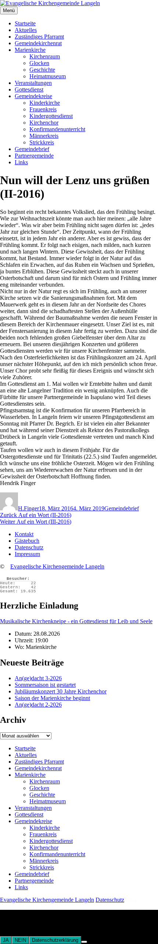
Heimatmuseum (47, 76)
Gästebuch (27, 541)
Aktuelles (26, 30)
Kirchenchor (43, 122)
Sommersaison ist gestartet (45, 685)
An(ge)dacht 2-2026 (38, 704)
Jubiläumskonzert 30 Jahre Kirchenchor (61, 691)
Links (21, 162)
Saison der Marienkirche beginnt (52, 698)
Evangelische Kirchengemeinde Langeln (57, 566)
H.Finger (28, 508)
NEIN (20, 940)
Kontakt (24, 534)
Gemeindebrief (32, 149)
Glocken (39, 63)
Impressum (27, 554)
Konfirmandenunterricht (57, 129)
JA (6, 940)
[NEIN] (84, 942)
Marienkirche (30, 50)
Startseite (25, 23)
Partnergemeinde (34, 155)
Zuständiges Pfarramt (39, 36)
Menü (9, 10)
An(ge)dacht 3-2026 (38, 678)
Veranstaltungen (33, 83)
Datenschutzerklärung (55, 940)
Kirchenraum (44, 56)
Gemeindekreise (33, 96)
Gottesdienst (29, 89)
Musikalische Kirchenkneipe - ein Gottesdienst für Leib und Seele (76, 621)
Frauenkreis (43, 109)
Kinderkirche (44, 103)
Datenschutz (29, 547)
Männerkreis (43, 136)
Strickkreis (41, 142)
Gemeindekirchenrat (38, 43)
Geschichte (42, 70)
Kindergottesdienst (51, 116)
